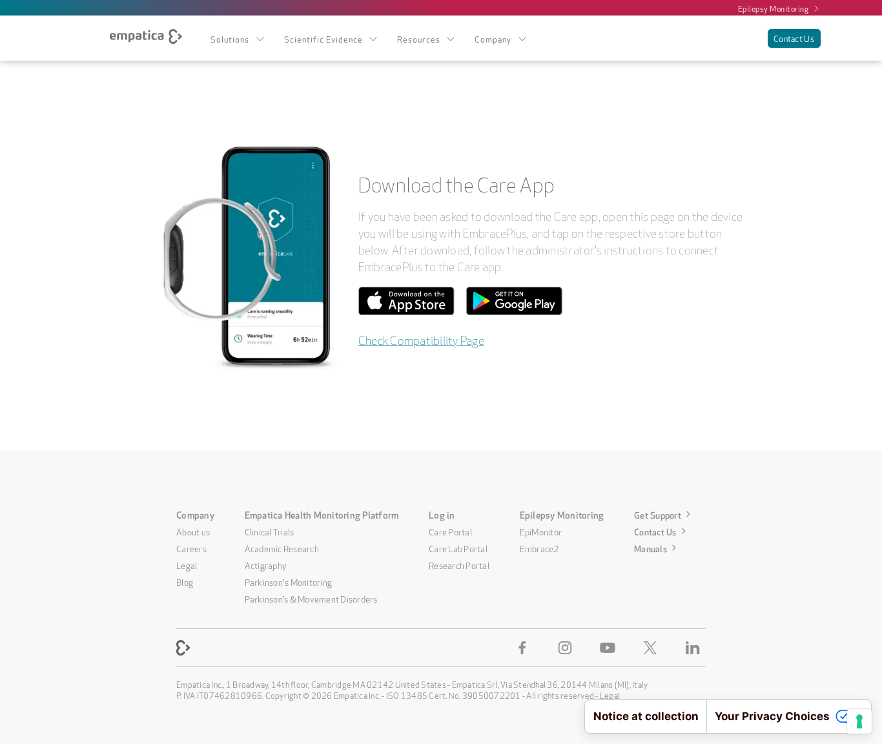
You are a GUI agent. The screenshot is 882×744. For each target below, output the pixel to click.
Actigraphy (266, 564)
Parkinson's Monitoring (289, 581)
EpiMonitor (541, 530)
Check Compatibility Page (421, 339)
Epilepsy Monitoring (773, 8)
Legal (186, 564)
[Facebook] (525, 647)
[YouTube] (610, 647)
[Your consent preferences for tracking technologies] (859, 721)
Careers (191, 547)
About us (193, 530)
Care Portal (450, 530)
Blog (184, 581)
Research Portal (459, 564)
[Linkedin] (695, 647)
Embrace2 (539, 547)
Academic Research (282, 547)
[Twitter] (652, 647)
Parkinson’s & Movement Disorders (311, 598)
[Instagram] (567, 647)
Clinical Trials (269, 530)
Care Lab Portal (458, 547)
